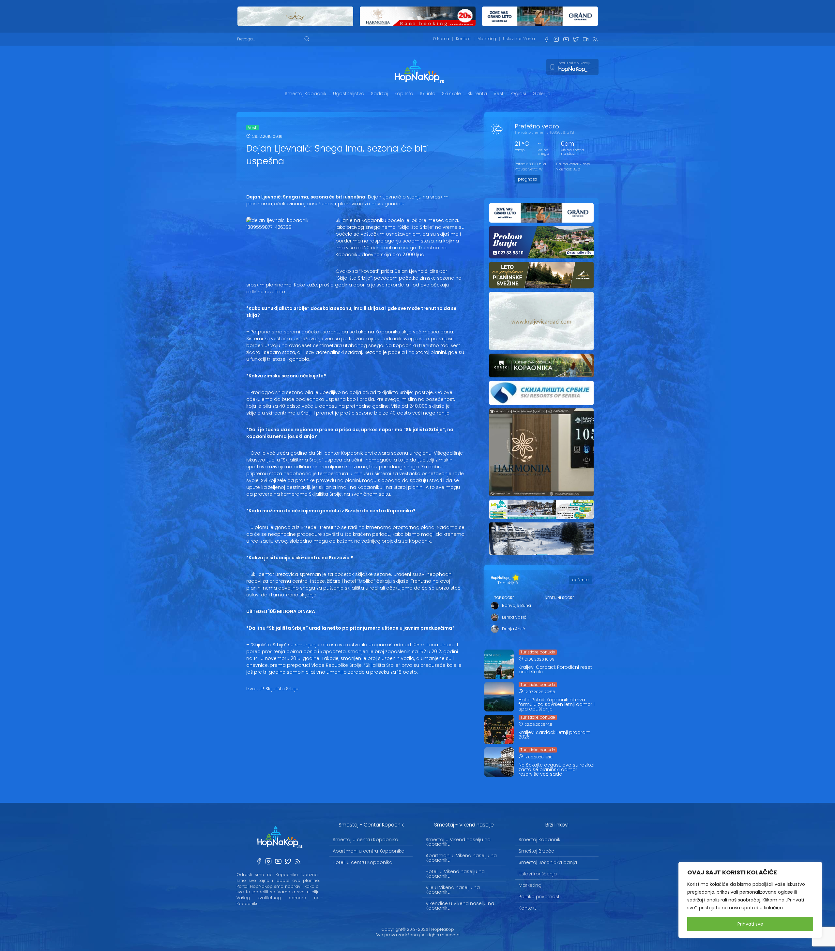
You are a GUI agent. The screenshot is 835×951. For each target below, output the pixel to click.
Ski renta (477, 93)
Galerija (542, 93)
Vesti (499, 93)
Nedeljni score (559, 597)
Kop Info (403, 93)
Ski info (427, 93)
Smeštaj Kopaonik (305, 93)
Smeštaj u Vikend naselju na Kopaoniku (458, 841)
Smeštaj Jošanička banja (548, 862)
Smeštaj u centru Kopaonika (365, 839)
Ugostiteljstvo (348, 93)
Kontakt (463, 38)
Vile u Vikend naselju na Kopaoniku (453, 889)
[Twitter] (576, 39)
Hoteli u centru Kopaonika (362, 862)
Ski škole (451, 93)
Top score (504, 597)
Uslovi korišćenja (519, 38)
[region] (750, 900)
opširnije (580, 579)
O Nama (441, 38)
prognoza (527, 179)
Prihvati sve (750, 924)
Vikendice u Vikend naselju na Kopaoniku (460, 905)
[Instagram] (556, 39)
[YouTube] (566, 39)
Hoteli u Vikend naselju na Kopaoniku (455, 873)
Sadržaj (379, 93)
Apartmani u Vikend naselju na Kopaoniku (461, 857)
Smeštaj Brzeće (536, 851)
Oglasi (518, 93)
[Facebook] (546, 39)
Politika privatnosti (540, 896)
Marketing (487, 38)
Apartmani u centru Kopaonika (368, 851)
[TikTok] (585, 39)
